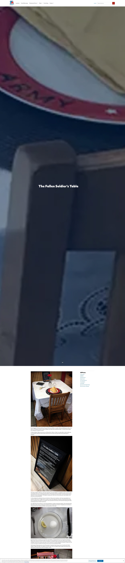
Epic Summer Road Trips (85, 384)
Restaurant (82, 378)
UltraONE (82, 383)
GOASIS (81, 375)
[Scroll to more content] (62, 362)
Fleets (40, 3)
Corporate (82, 374)
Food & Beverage (24, 3)
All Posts (83, 372)
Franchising (46, 3)
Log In (95, 3)
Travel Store (82, 381)
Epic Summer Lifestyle (84, 386)
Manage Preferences (92, 560)
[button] (113, 3)
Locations (17, 3)
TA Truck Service (83, 380)
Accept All (100, 560)
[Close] (123, 561)
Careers (51, 3)
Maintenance (82, 377)
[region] (62, 561)
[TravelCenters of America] (12, 3)
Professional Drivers (33, 3)
